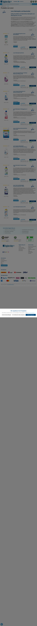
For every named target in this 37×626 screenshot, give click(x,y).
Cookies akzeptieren (30, 314)
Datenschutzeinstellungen (6, 314)
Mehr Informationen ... (31, 312)
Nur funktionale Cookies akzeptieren (18, 314)
